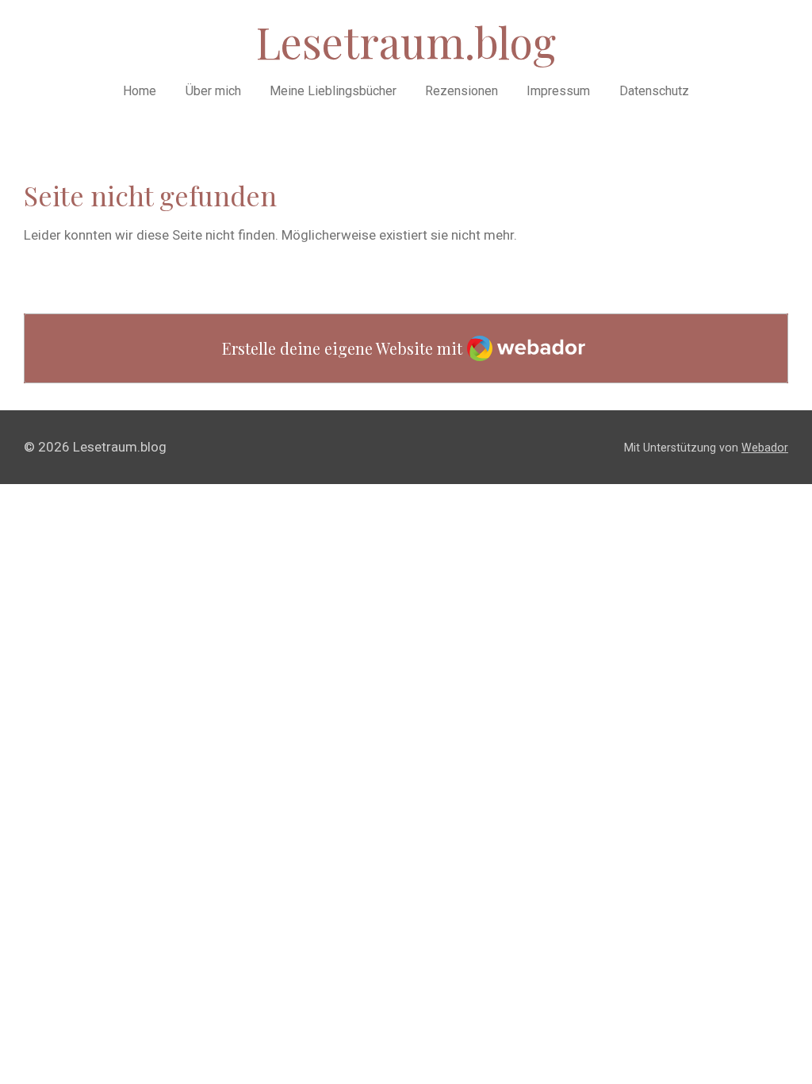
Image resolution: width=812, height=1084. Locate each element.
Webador (764, 447)
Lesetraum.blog (406, 42)
